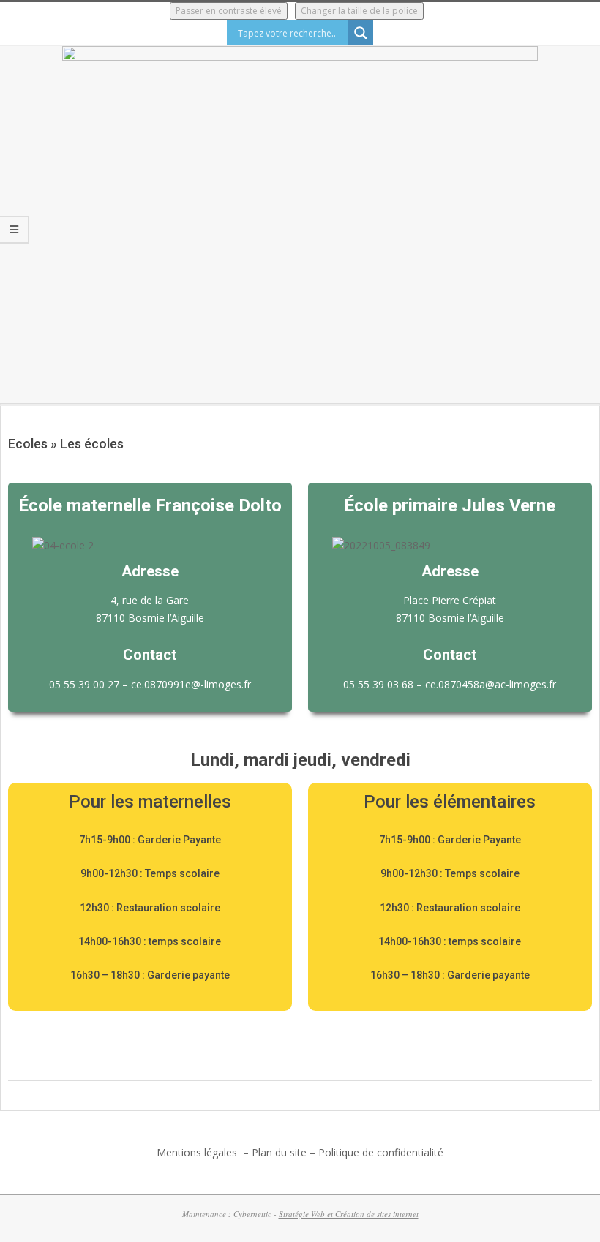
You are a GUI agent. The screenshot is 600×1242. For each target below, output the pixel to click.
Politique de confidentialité (380, 1152)
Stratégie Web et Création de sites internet (349, 1213)
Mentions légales (198, 1152)
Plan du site (279, 1152)
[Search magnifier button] (360, 32)
